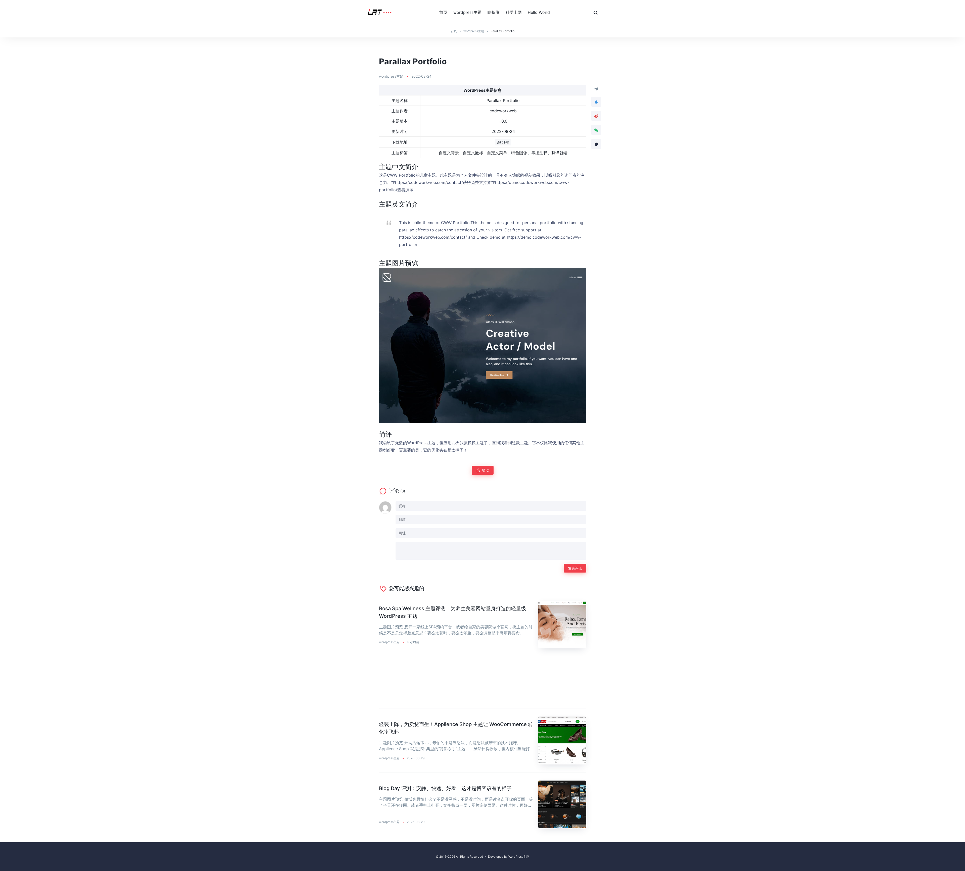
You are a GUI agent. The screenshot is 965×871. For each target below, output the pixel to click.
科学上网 (514, 12)
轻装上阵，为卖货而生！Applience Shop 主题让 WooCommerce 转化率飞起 (456, 728)
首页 (443, 12)
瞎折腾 (494, 12)
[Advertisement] (482, 682)
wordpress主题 (467, 12)
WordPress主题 (518, 856)
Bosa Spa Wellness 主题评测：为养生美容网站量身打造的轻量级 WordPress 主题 (452, 612)
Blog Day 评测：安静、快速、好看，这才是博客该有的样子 (445, 788)
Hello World (539, 12)
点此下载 (503, 142)
